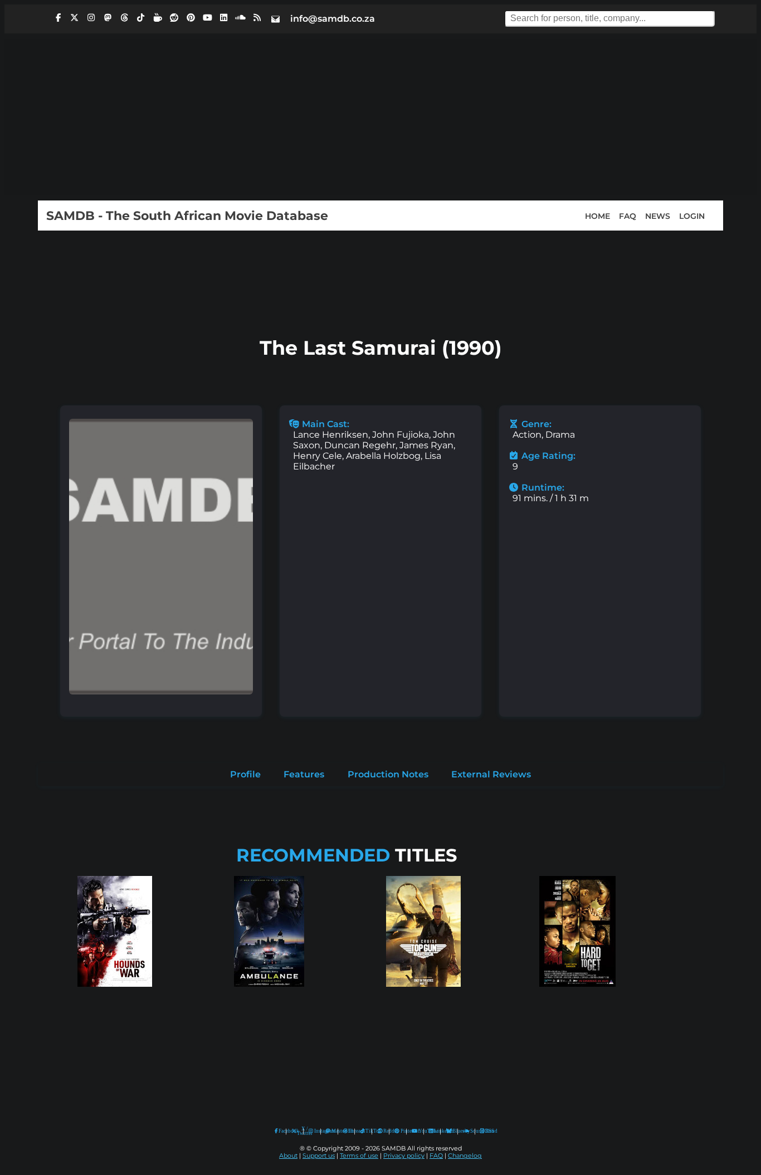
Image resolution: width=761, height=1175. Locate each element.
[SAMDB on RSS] (257, 18)
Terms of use (359, 1155)
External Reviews (491, 774)
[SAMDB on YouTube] (207, 18)
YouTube (414, 1131)
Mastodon (332, 1131)
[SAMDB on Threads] (124, 18)
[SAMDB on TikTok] (141, 18)
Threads (348, 1131)
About (288, 1155)
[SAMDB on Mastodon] (107, 18)
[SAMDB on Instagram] (91, 18)
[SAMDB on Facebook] (58, 18)
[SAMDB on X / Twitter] (74, 18)
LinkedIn (434, 1131)
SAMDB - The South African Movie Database (187, 215)
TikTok (366, 1131)
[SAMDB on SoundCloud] (240, 18)
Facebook (280, 1131)
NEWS (657, 215)
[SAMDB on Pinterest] (190, 18)
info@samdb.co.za (332, 18)
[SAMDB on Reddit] (174, 18)
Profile (245, 774)
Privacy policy (404, 1155)
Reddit (383, 1131)
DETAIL (114, 997)
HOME (597, 215)
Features (304, 774)
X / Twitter (297, 1131)
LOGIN (692, 215)
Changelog (465, 1155)
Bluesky (449, 1131)
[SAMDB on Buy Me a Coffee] (157, 18)
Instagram (314, 1131)
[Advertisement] (380, 117)
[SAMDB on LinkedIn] (224, 18)
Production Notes (388, 774)
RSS (486, 1131)
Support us (319, 1155)
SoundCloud (466, 1131)
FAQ (627, 215)
